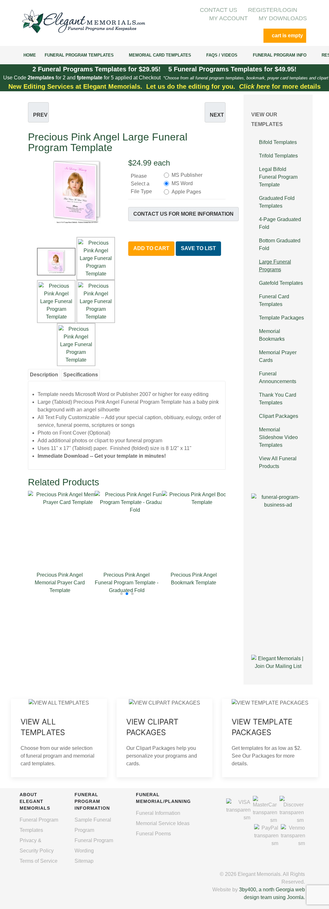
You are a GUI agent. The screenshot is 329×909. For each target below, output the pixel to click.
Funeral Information (158, 813)
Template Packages (281, 317)
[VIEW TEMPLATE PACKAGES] (270, 738)
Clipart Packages (278, 416)
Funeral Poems (153, 833)
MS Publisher (187, 175)
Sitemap (84, 861)
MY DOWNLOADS (283, 18)
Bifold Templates (278, 142)
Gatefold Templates (281, 283)
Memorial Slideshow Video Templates (278, 437)
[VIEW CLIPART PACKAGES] (165, 738)
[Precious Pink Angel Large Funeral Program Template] (76, 191)
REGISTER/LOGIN (272, 10)
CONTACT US (218, 10)
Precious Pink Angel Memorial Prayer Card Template (60, 582)
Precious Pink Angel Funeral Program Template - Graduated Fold (126, 582)
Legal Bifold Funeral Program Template (278, 176)
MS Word (182, 183)
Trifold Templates (278, 155)
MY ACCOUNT (228, 18)
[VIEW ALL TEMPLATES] (59, 738)
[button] (121, 593)
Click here (254, 86)
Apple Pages (186, 191)
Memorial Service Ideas (163, 823)
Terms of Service (39, 861)
